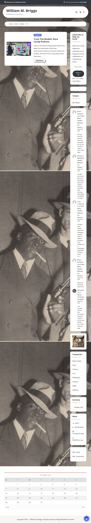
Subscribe (78, 74)
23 (30, 498)
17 (41, 493)
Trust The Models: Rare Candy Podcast (46, 40)
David (79, 156)
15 (18, 493)
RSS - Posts (76, 452)
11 (53, 489)
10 (41, 489)
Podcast (75, 382)
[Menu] (76, 12)
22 (18, 498)
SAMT (74, 386)
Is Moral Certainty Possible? (80, 295)
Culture (75, 369)
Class (74, 365)
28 (6, 502)
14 (6, 493)
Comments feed (78, 434)
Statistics (38, 35)
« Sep (7, 507)
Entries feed (79, 427)
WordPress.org (77, 440)
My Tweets (76, 103)
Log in (77, 423)
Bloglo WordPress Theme (65, 519)
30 (30, 502)
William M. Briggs (21, 11)
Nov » (83, 507)
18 (53, 493)
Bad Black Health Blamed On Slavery (80, 162)
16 (30, 493)
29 (18, 502)
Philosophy (76, 377)
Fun (73, 373)
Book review (76, 361)
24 (41, 498)
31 (41, 502)
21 (6, 498)
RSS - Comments (78, 456)
